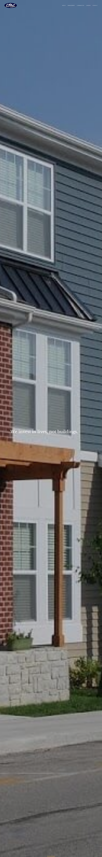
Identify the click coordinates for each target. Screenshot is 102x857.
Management (71, 5)
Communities (80, 5)
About (64, 5)
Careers (88, 5)
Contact (95, 5)
